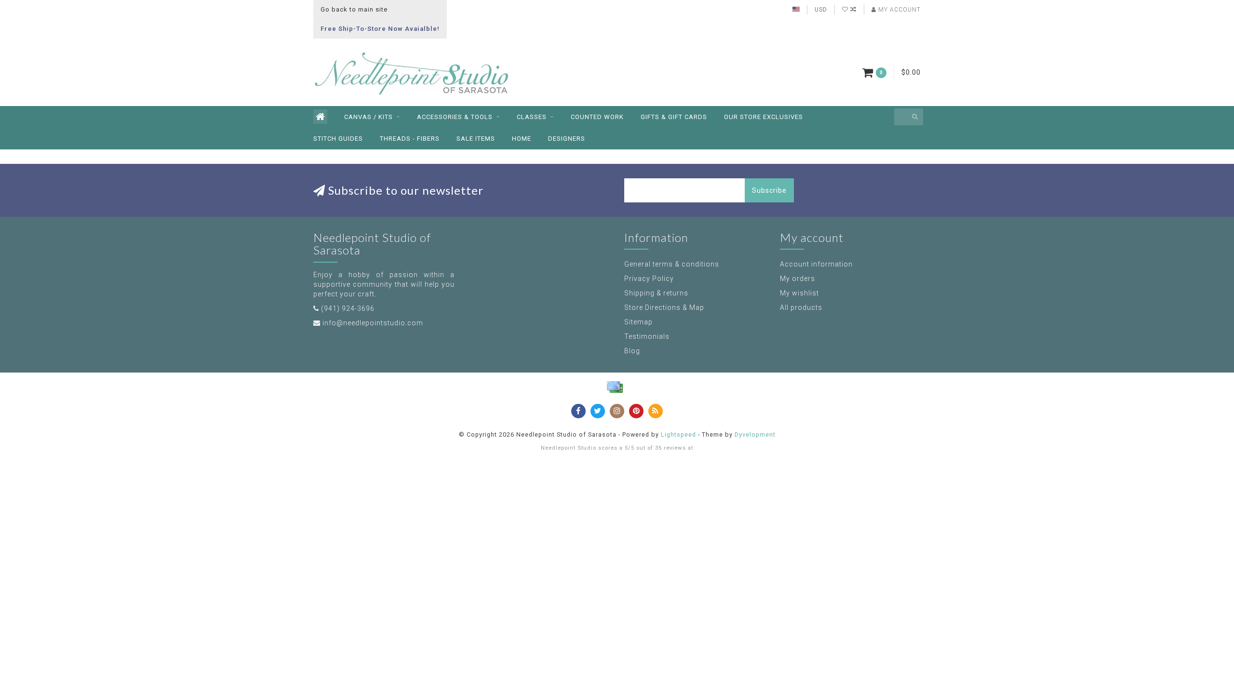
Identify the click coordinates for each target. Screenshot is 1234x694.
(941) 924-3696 (348, 308)
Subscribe (769, 190)
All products (801, 307)
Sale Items (475, 138)
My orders (797, 278)
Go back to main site (354, 9)
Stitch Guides (338, 138)
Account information (816, 264)
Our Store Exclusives (763, 116)
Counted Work (597, 116)
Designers (566, 138)
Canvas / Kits (368, 116)
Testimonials (647, 336)
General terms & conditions (671, 264)
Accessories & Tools (455, 116)
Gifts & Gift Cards (674, 116)
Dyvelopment (755, 434)
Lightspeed (678, 434)
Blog (632, 351)
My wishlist (799, 293)
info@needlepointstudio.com (372, 323)
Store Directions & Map (664, 307)
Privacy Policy (649, 278)
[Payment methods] (615, 387)
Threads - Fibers (410, 138)
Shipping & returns (656, 293)
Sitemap (638, 322)
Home (521, 138)
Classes (532, 116)
